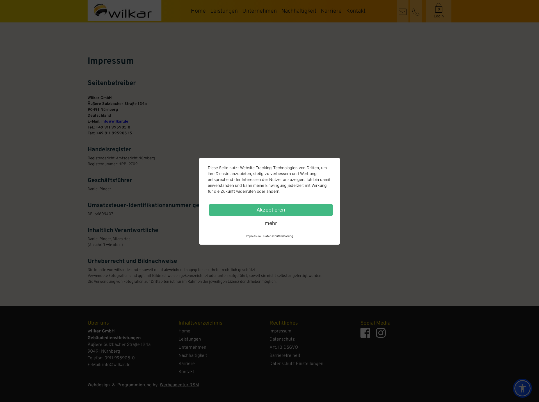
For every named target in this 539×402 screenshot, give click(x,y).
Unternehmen (259, 11)
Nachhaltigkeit (298, 11)
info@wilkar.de (114, 121)
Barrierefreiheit (285, 356)
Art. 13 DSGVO (284, 347)
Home (198, 11)
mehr (271, 223)
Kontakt (356, 11)
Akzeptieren (271, 210)
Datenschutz (282, 339)
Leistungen (224, 11)
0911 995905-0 (119, 358)
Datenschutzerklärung (278, 236)
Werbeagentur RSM (179, 385)
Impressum (280, 331)
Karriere (331, 11)
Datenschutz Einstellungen (296, 364)
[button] (522, 388)
